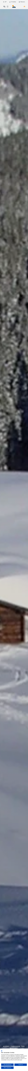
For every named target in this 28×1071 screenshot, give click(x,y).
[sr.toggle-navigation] (4, 6)
